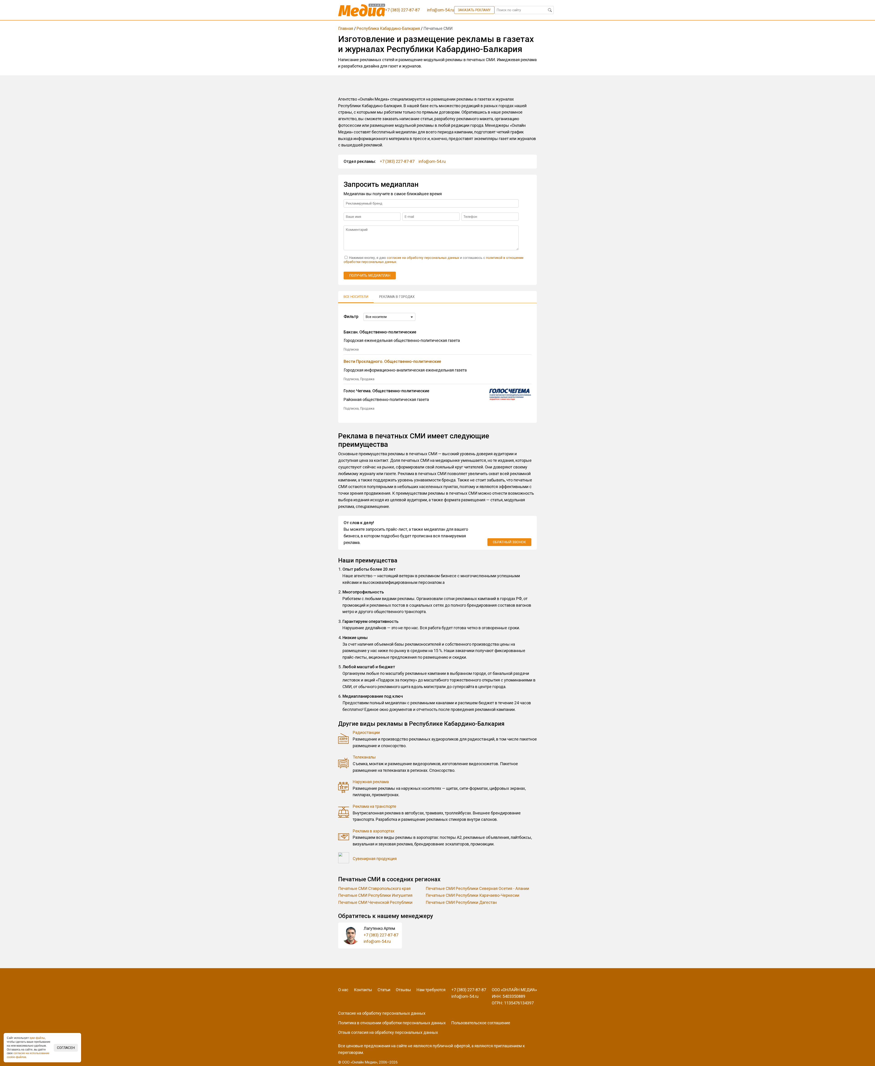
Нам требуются (431, 989)
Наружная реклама (371, 781)
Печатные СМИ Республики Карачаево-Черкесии (472, 895)
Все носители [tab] (356, 297)
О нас (343, 989)
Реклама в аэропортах (373, 831)
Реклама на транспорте (374, 806)
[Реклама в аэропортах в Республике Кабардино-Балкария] (343, 837)
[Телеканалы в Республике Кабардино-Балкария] (343, 763)
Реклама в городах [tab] (396, 297)
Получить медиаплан (369, 275)
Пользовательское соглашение (480, 1022)
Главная (345, 28)
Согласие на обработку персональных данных (381, 1013)
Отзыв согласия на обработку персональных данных (388, 1032)
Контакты (363, 989)
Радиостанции (366, 732)
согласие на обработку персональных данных (423, 258)
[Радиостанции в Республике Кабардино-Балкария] (343, 739)
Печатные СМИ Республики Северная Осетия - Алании (477, 888)
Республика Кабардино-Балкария (388, 28)
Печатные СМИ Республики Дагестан (461, 902)
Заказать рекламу (474, 10)
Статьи (384, 989)
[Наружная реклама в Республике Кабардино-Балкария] (343, 788)
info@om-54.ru (432, 161)
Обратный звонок (509, 542)
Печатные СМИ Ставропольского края (374, 888)
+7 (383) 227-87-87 (397, 161)
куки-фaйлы (37, 1038)
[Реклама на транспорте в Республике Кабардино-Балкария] (343, 813)
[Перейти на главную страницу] (361, 10)
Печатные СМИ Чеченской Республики (375, 902)
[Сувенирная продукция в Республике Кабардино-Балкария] (343, 858)
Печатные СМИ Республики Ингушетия (375, 895)
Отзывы (403, 989)
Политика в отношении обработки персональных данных (392, 1022)
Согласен (66, 1048)
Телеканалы (364, 757)
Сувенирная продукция (375, 858)
